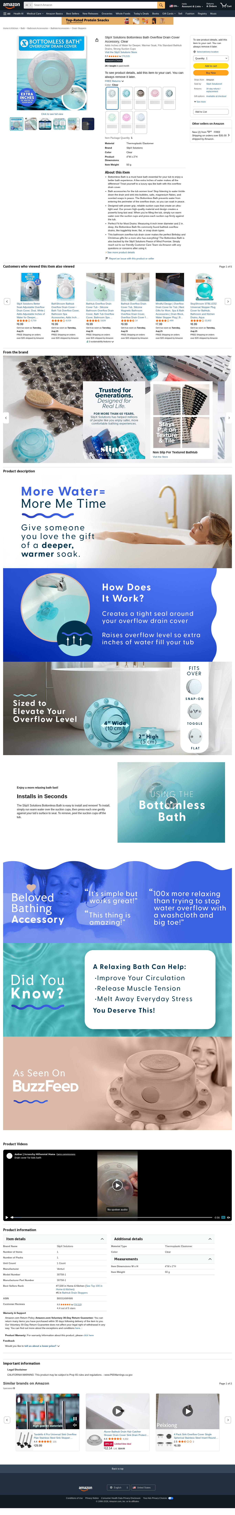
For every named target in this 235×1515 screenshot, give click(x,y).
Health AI (18, 13)
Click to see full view (52, 114)
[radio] (16, 124)
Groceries (107, 13)
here (77, 1328)
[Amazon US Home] (85, 1489)
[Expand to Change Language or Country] (178, 6)
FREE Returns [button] (113, 81)
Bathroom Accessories (37, 28)
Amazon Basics (54, 13)
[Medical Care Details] (43, 13)
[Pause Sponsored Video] (75, 1419)
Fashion (190, 13)
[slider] (111, 1217)
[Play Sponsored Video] (117, 1411)
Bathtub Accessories (60, 28)
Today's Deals (141, 13)
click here (88, 1335)
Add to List (201, 111)
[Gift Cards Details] (175, 13)
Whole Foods (123, 13)
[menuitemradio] (223, 1217)
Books (155, 13)
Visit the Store (160, 456)
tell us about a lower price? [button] (40, 1346)
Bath (23, 28)
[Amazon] (12, 5)
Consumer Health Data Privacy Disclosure (121, 1498)
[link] (31, 310)
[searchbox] (95, 5)
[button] (7, 13)
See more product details (121, 252)
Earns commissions (66, 1154)
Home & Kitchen (10, 28)
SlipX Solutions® (214, 84)
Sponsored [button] (8, 1388)
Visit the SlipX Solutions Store (121, 52)
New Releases (90, 13)
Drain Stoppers (79, 28)
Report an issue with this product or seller (131, 258)
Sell (180, 13)
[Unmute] (228, 1217)
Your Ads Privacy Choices (155, 1498)
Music (213, 13)
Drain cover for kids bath (28, 1157)
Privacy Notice (92, 1498)
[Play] (6, 1217)
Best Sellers (72, 13)
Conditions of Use (74, 1498)
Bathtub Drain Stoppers (75, 1292)
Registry (202, 13)
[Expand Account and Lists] (202, 6)
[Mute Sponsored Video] (75, 1425)
